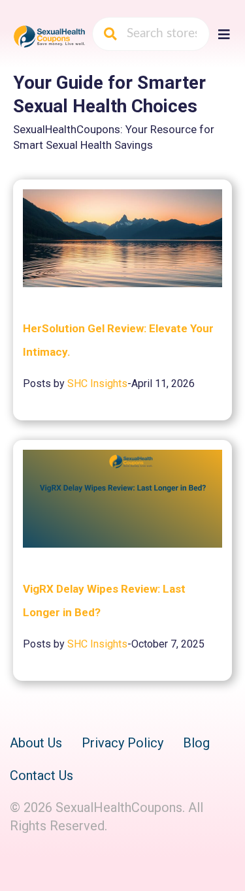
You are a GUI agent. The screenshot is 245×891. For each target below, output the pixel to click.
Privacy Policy (122, 743)
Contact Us (41, 775)
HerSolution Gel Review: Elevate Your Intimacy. (118, 340)
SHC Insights (97, 383)
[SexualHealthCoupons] (49, 35)
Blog (196, 743)
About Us (36, 743)
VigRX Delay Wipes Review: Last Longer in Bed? (104, 600)
